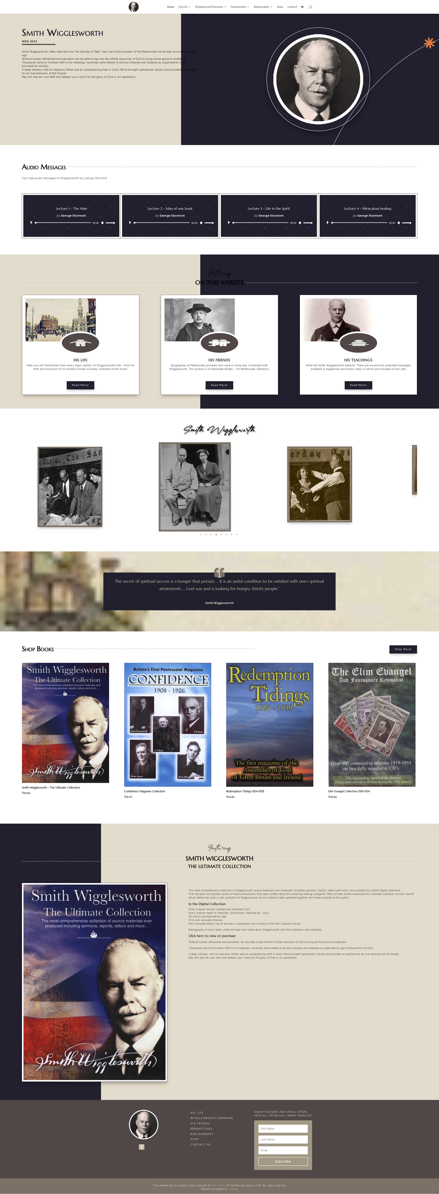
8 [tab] (236, 534)
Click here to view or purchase (212, 936)
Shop (195, 1139)
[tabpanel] (219, 484)
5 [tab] (221, 534)
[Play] (31, 222)
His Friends (200, 1123)
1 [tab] (200, 534)
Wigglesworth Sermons (212, 1118)
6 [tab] (226, 534)
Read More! (80, 385)
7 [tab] (231, 534)
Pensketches (202, 1128)
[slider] (109, 222)
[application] (71, 222)
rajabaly (233, 1189)
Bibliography (202, 1134)
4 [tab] (216, 534)
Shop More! (403, 649)
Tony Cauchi (218, 1185)
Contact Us (201, 1144)
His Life (197, 1112)
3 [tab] (211, 534)
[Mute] (102, 222)
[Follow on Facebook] (141, 1147)
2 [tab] (205, 534)
